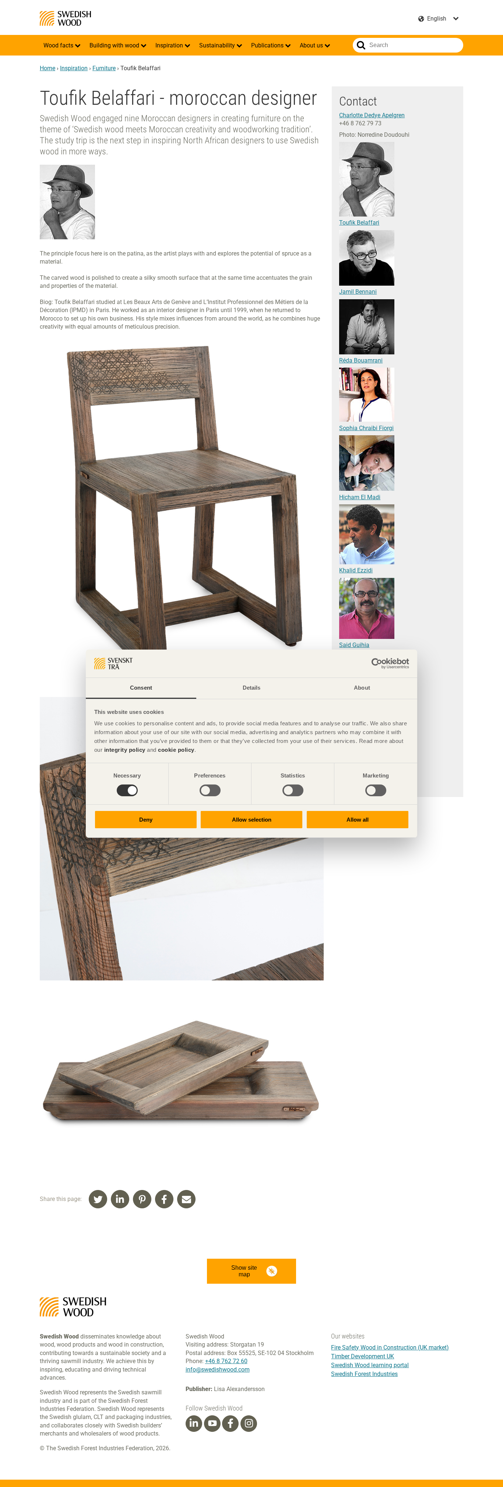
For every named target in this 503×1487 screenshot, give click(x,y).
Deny (145, 819)
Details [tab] (252, 687)
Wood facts (59, 45)
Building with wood (115, 45)
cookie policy (176, 750)
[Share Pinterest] (142, 1199)
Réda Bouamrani (361, 360)
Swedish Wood (65, 18)
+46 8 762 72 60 (226, 1361)
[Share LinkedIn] (120, 1199)
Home (47, 68)
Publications (268, 45)
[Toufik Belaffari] (366, 214)
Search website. (361, 45)
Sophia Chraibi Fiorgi (366, 428)
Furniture (104, 68)
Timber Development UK (362, 1356)
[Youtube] (212, 1423)
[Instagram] (249, 1423)
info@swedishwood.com (218, 1369)
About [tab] (362, 687)
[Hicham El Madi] (366, 488)
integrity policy (124, 750)
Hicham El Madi (359, 497)
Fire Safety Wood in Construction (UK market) (390, 1347)
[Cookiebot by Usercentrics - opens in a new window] (377, 663)
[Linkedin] (194, 1423)
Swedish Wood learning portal (370, 1365)
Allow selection (251, 819)
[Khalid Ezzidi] (366, 562)
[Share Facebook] (164, 1199)
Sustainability (217, 45)
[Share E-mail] (186, 1199)
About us (312, 45)
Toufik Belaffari (359, 222)
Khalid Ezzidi (356, 570)
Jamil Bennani (358, 291)
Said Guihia (354, 644)
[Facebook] (230, 1423)
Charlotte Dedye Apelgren (372, 115)
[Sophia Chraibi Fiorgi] (366, 419)
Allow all (358, 819)
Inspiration (169, 45)
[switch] (210, 790)
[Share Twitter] (98, 1199)
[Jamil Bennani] (366, 283)
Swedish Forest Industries (364, 1373)
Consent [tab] (141, 687)
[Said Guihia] (366, 636)
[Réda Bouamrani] (366, 352)
